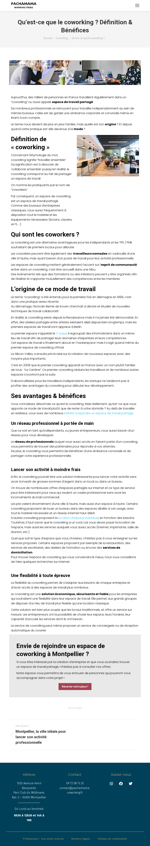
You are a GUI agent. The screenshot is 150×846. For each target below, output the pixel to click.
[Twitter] (130, 784)
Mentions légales (80, 838)
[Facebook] (121, 784)
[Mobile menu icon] (137, 5)
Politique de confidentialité (112, 838)
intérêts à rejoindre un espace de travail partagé (98, 413)
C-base (61, 333)
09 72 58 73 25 (75, 783)
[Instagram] (111, 784)
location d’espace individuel (78, 518)
